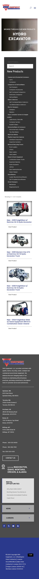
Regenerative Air (14, 187)
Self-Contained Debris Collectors (18, 102)
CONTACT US (10, 458)
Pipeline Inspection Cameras (16, 137)
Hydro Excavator (14, 164)
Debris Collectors (13, 100)
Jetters (11, 167)
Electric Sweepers (13, 107)
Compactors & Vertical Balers (16, 85)
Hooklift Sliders (13, 125)
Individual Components (15, 139)
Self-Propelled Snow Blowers (17, 179)
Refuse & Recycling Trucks (15, 144)
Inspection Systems (15, 142)
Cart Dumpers (13, 87)
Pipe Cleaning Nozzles (15, 169)
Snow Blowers (12, 174)
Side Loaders (13, 154)
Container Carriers (14, 122)
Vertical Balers (13, 97)
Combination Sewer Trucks (16, 159)
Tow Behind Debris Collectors (17, 105)
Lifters (11, 149)
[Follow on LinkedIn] (18, 526)
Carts (11, 80)
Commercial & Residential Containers (18, 77)
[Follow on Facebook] (4, 526)
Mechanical (12, 184)
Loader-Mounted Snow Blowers (18, 177)
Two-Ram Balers (14, 132)
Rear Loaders (13, 152)
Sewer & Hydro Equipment (15, 157)
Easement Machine (14, 162)
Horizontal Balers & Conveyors (16, 127)
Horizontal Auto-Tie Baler (16, 129)
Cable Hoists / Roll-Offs (16, 119)
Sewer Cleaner (13, 172)
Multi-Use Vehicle (13, 134)
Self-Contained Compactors (17, 92)
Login (30, 555)
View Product (12, 227)
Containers (12, 82)
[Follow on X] (8, 526)
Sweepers (12, 110)
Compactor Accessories (16, 90)
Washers (11, 112)
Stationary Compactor (15, 95)
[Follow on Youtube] (13, 526)
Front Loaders (13, 147)
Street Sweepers (13, 182)
